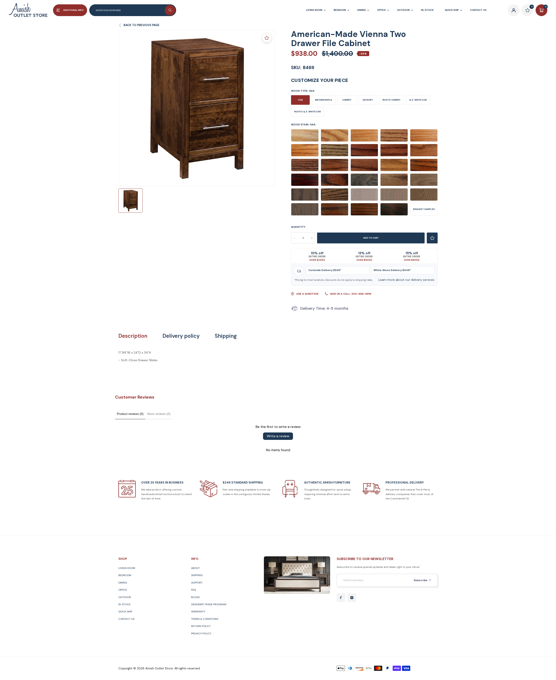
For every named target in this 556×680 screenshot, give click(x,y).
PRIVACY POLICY (201, 633)
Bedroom (124, 575)
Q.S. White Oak (418, 99)
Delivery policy (181, 336)
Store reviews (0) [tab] (158, 414)
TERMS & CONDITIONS (204, 619)
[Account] (514, 10)
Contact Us (126, 619)
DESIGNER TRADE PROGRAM (208, 604)
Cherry (346, 99)
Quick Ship (125, 611)
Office (122, 590)
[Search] (170, 10)
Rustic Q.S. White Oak (307, 111)
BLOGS (195, 597)
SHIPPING (197, 575)
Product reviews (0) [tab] (130, 414)
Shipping (226, 336)
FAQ (193, 590)
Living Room (126, 568)
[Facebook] (341, 597)
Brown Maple (323, 99)
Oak (300, 99)
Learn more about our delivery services (406, 280)
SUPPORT (197, 582)
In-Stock (124, 604)
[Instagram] (352, 597)
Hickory (368, 99)
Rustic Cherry (391, 99)
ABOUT (195, 568)
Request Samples (424, 209)
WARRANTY (198, 611)
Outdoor (124, 597)
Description (132, 336)
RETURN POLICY (201, 626)
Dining (122, 582)
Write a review (278, 436)
